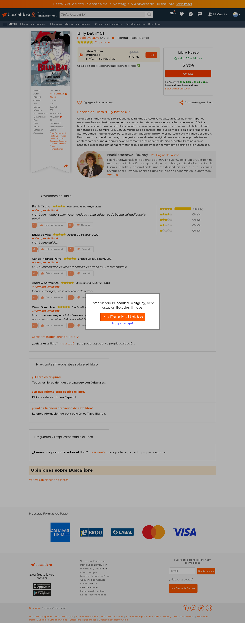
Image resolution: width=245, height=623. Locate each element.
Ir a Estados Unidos (122, 316)
